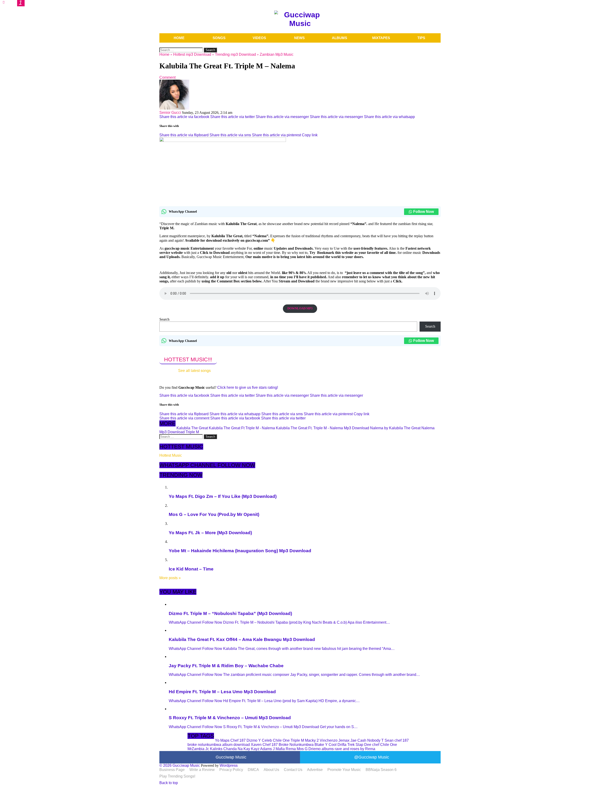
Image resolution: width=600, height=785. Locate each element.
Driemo (314, 749)
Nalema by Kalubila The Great (395, 428)
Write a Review (202, 770)
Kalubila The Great (192, 428)
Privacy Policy (231, 770)
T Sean (387, 740)
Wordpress (229, 765)
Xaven (256, 745)
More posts (170, 578)
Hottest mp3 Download (192, 54)
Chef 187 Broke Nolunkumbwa (288, 745)
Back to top (168, 783)
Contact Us (293, 770)
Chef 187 (238, 740)
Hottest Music (170, 455)
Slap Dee (363, 745)
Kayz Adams (261, 749)
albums (328, 749)
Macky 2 (312, 740)
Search (164, 319)
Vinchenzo (329, 740)
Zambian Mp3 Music (276, 54)
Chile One (281, 740)
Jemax (343, 740)
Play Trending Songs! (177, 776)
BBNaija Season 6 (381, 770)
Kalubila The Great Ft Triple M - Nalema (242, 428)
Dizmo (252, 740)
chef (375, 745)
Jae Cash (358, 740)
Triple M (192, 432)
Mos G (302, 749)
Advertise (315, 770)
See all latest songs (194, 371)
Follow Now (423, 212)
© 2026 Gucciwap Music (179, 765)
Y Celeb (265, 740)
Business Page (172, 770)
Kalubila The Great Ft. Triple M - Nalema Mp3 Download (322, 428)
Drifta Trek (346, 745)
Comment (167, 77)
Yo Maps (222, 740)
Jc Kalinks (213, 749)
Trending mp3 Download (235, 54)
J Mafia (279, 749)
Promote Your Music (344, 770)
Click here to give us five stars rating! (247, 387)
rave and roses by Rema (355, 749)
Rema (291, 749)
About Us (271, 770)
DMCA (253, 770)
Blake (319, 745)
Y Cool (331, 745)
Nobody (373, 740)
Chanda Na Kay (236, 749)
